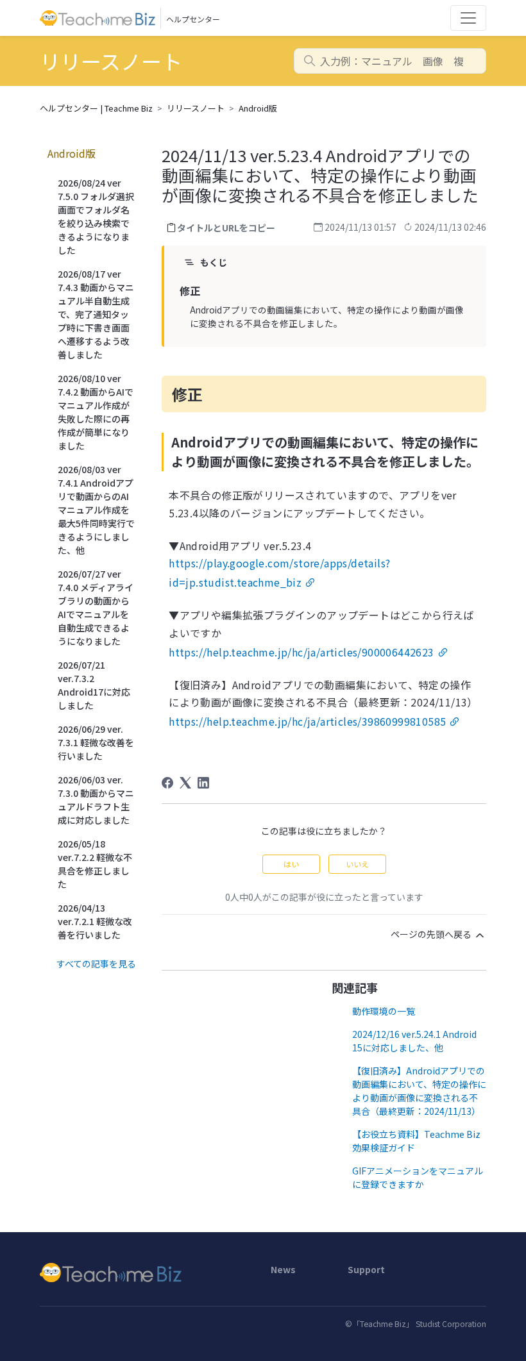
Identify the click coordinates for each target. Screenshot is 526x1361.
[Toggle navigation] (468, 18)
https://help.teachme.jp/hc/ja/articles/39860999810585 (307, 721)
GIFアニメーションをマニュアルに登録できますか (417, 1177)
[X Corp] (185, 783)
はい (291, 863)
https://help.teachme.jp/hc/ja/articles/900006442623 (301, 652)
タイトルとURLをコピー (226, 227)
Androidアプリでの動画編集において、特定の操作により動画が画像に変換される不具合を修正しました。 (327, 316)
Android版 (258, 108)
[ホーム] (147, 1272)
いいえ (357, 863)
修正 (190, 290)
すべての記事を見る (96, 963)
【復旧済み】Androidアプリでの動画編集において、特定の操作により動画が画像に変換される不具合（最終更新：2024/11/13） (419, 1090)
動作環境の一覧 (383, 1011)
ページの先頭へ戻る (432, 934)
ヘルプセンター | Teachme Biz (96, 108)
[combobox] (390, 61)
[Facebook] (167, 783)
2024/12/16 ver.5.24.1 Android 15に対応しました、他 (414, 1041)
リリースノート (196, 108)
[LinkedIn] (203, 783)
